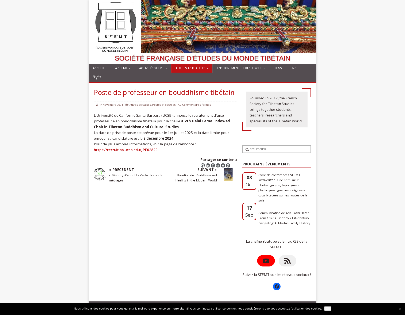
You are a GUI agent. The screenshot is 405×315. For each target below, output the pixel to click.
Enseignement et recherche (239, 68)
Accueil (99, 68)
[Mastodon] (228, 165)
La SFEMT (120, 68)
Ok (327, 308)
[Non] (400, 309)
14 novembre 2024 (111, 105)
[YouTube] (266, 260)
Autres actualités (190, 68)
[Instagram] (218, 165)
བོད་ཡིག (97, 77)
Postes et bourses (164, 105)
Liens (278, 68)
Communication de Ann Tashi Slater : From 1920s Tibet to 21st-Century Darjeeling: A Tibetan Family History (284, 215)
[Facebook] (203, 165)
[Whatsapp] (213, 165)
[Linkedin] (208, 165)
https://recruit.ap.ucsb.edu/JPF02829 (126, 149)
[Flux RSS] (287, 260)
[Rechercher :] (275, 146)
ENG (293, 68)
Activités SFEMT (151, 68)
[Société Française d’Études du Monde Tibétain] (202, 49)
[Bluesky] (223, 165)
